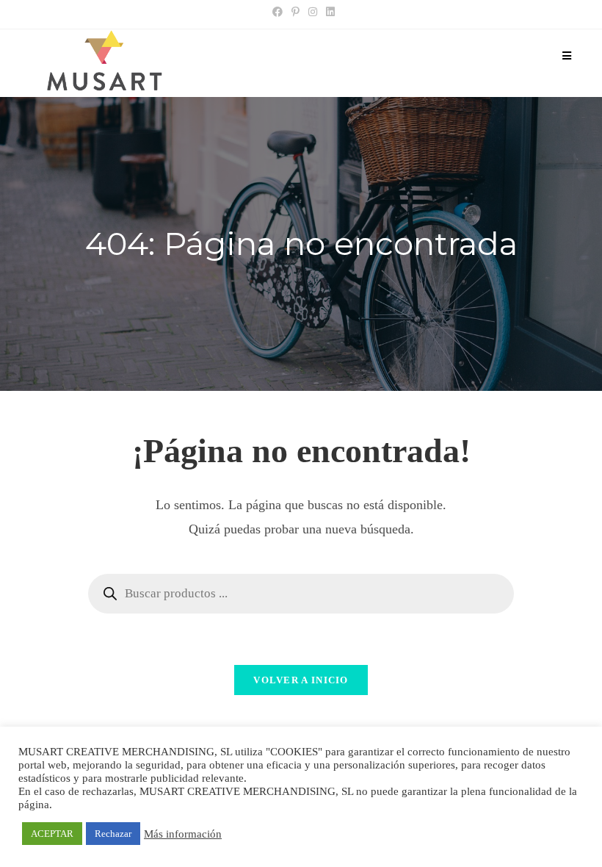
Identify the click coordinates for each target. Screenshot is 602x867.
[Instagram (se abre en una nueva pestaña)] (313, 12)
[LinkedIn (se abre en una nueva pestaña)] (328, 12)
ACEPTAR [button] (52, 833)
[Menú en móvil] (567, 56)
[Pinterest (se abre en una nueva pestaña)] (295, 12)
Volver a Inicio (301, 680)
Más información (183, 834)
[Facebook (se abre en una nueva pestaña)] (277, 12)
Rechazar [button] (113, 833)
